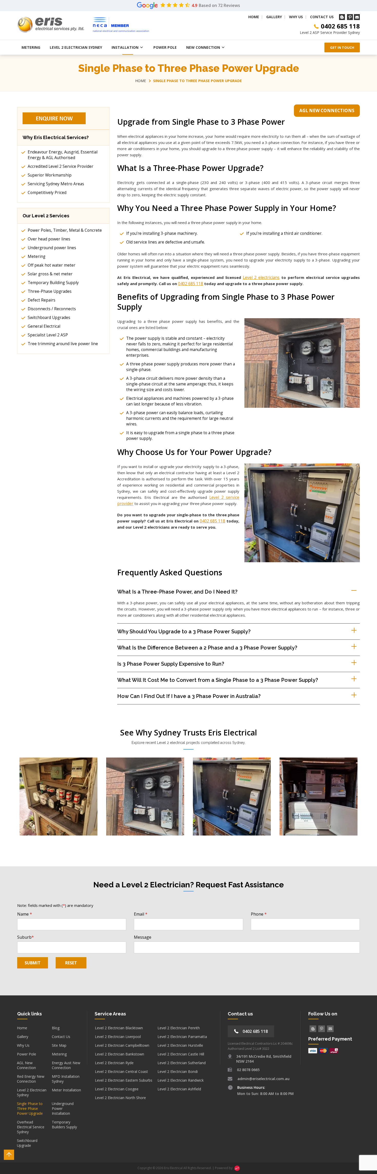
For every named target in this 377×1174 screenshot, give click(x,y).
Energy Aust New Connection (66, 1065)
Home (253, 16)
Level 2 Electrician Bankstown (119, 1054)
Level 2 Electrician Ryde (114, 1062)
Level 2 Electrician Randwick (180, 1080)
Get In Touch (342, 47)
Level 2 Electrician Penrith (178, 1027)
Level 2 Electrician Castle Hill (180, 1054)
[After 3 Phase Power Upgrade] (319, 796)
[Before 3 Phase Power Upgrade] (145, 796)
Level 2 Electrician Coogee (116, 1088)
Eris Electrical (173, 1168)
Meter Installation (66, 1090)
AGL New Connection (26, 1065)
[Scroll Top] (9, 1155)
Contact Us (322, 16)
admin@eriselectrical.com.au (263, 1078)
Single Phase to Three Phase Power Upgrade (30, 1108)
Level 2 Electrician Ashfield (179, 1088)
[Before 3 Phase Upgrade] (58, 796)
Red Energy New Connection (30, 1079)
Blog (55, 1027)
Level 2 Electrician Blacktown (119, 1027)
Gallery (274, 16)
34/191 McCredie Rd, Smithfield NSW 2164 (263, 1059)
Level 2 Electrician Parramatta (182, 1036)
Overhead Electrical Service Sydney (30, 1127)
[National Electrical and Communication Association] (121, 24)
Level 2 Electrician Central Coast (121, 1071)
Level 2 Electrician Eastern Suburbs (123, 1080)
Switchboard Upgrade (27, 1143)
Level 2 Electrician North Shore (120, 1097)
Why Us (296, 16)
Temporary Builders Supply (64, 1124)
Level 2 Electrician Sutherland (181, 1062)
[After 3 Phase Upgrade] (232, 796)
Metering (31, 47)
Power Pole (165, 47)
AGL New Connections (326, 110)
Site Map (59, 1045)
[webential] (236, 1168)
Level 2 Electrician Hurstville (180, 1045)
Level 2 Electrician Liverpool (118, 1036)
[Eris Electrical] (50, 24)
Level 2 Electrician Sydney (76, 47)
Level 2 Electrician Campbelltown (122, 1045)
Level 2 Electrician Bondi (177, 1071)
